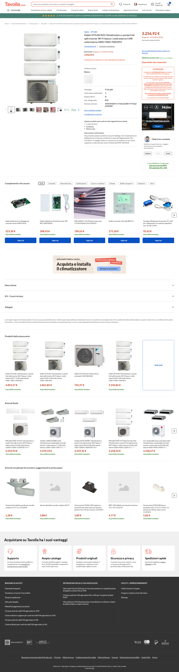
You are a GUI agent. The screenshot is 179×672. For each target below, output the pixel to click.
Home (7, 24)
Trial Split (44, 24)
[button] (77, 109)
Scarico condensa (97, 183)
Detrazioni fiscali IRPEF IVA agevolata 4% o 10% (158, 166)
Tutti (41, 183)
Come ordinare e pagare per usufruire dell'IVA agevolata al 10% (30, 615)
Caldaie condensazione (110, 10)
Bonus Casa (90, 129)
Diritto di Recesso (104, 657)
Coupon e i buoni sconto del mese (134, 593)
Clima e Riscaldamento (18, 24)
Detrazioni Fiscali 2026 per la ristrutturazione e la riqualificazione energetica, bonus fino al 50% (89, 589)
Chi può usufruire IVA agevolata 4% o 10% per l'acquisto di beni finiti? (88, 596)
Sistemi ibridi (93, 10)
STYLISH (94, 32)
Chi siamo (57, 657)
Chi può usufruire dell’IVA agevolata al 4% (21, 620)
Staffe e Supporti (126, 183)
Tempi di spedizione (12, 597)
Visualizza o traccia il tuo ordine (17, 593)
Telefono (148, 153)
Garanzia (115, 657)
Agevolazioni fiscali (131, 10)
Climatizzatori (61, 10)
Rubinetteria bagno (163, 10)
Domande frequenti (12, 588)
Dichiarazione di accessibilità (130, 657)
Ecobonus (90, 126)
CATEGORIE (15, 10)
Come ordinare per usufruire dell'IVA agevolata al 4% (26, 624)
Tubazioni (141, 183)
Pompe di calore (77, 10)
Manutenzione (65, 183)
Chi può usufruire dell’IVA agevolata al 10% (22, 611)
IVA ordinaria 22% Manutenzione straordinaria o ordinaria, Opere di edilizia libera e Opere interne (89, 603)
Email (168, 153)
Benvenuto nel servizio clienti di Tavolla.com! (36, 657)
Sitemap (124, 597)
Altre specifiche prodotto (92, 110)
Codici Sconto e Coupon (130, 588)
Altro (152, 183)
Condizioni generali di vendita (86, 657)
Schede (112, 183)
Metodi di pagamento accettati (17, 606)
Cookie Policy (146, 657)
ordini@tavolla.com (161, 95)
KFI (93, 668)
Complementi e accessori (93, 114)
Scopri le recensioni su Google (97, 16)
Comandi (51, 183)
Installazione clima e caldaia (41, 10)
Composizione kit (90, 46)
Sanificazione (81, 183)
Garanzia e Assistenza (107, 46)
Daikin (86, 32)
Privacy (155, 657)
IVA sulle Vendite (12, 602)
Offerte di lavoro (68, 657)
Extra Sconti (146, 10)
